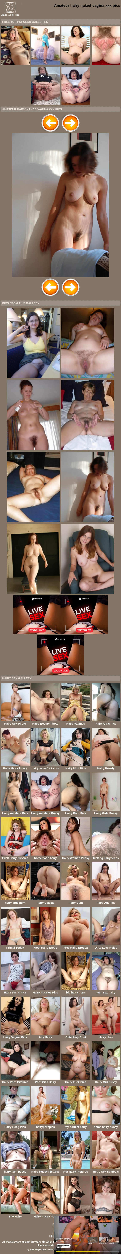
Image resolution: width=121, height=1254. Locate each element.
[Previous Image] (50, 132)
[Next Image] (70, 132)
